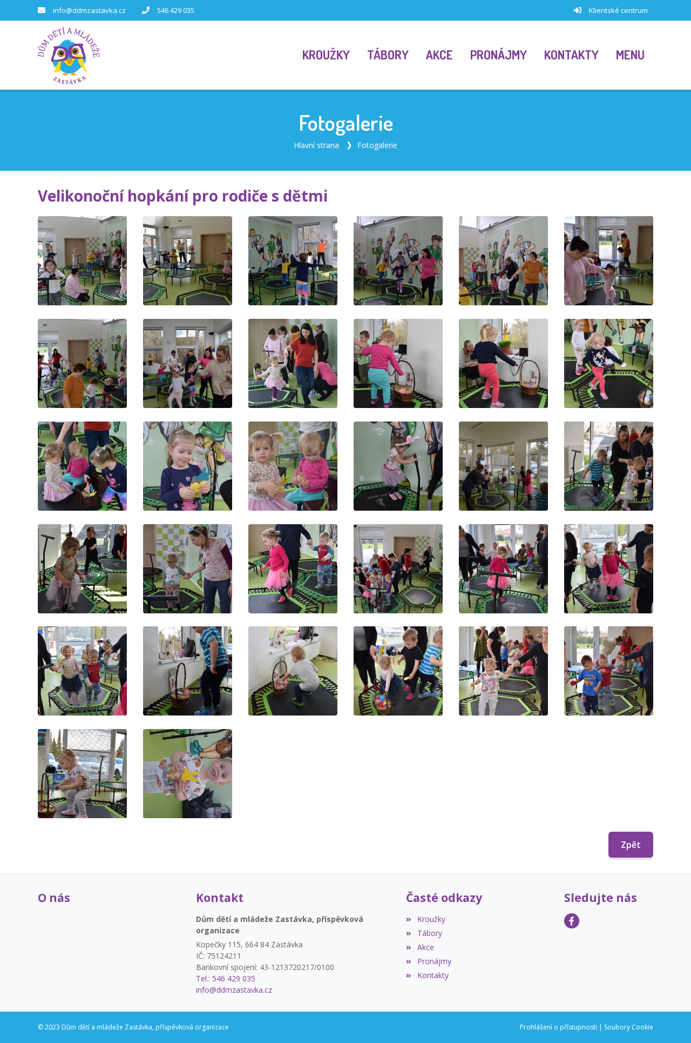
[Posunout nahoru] (666, 1018)
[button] (630, 55)
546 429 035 (175, 10)
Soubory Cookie (628, 1027)
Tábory (429, 933)
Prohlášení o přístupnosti (558, 1027)
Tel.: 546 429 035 (225, 978)
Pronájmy (434, 961)
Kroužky (431, 919)
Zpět (631, 845)
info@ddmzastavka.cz (89, 10)
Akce (425, 947)
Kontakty (432, 975)
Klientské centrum (618, 10)
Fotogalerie (377, 145)
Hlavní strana (316, 145)
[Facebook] (571, 920)
